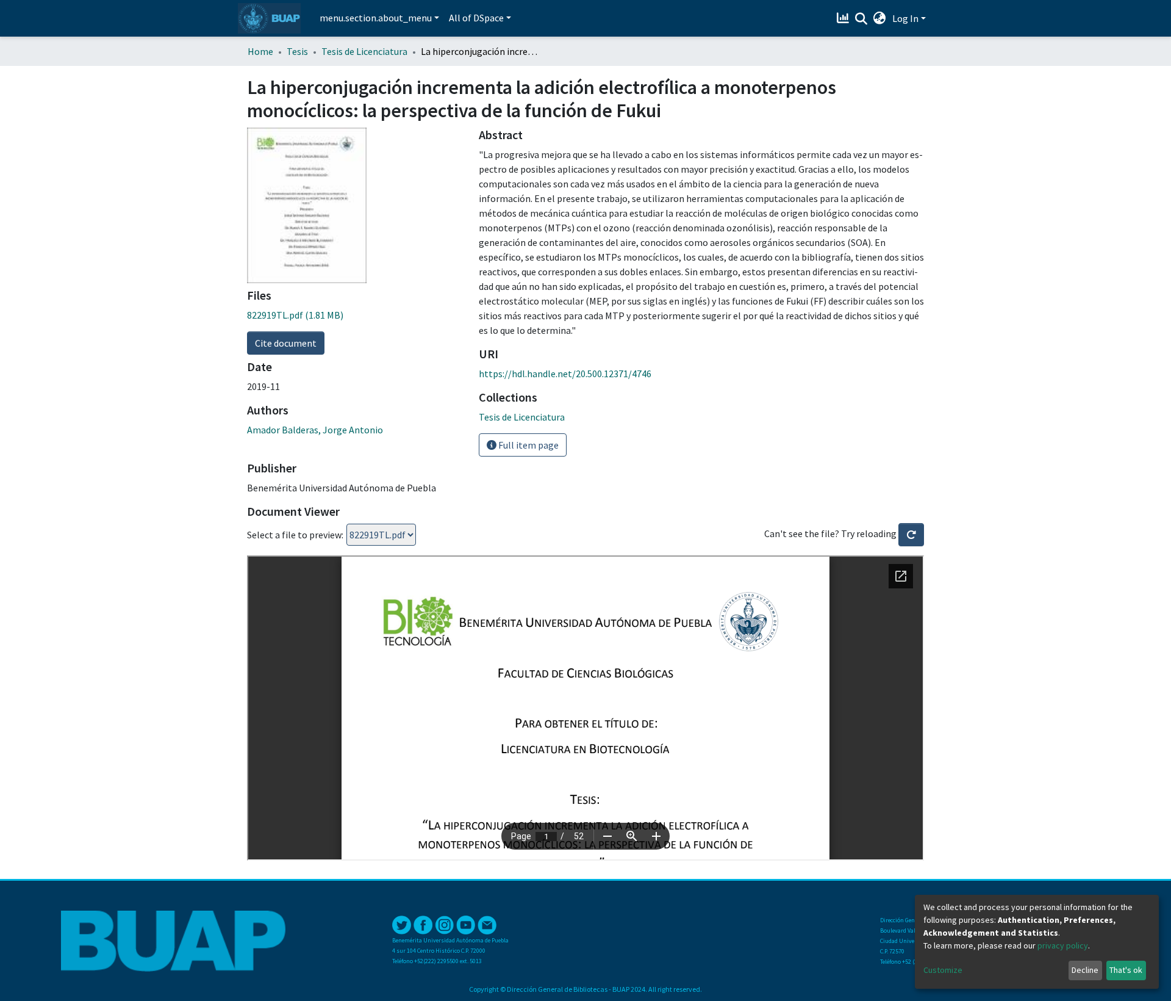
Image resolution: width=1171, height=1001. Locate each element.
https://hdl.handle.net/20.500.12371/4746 (565, 373)
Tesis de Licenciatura (364, 51)
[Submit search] (861, 19)
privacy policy (1062, 945)
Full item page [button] (527, 445)
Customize (942, 969)
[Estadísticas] (844, 18)
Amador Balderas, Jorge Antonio (315, 430)
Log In (905, 18)
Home (260, 51)
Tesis (297, 51)
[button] (880, 18)
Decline (1085, 969)
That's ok (1125, 969)
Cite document (286, 343)
